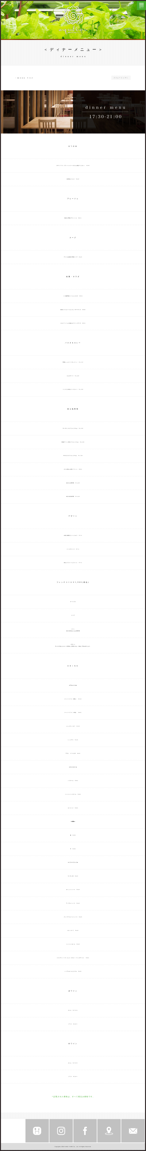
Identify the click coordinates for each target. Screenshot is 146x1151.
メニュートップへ (121, 77)
